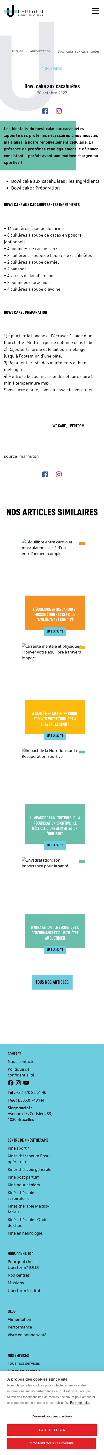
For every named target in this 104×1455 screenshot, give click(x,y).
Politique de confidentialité (21, 1072)
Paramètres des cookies (52, 1416)
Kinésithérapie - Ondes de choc (28, 1222)
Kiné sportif (18, 1148)
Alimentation (40, 51)
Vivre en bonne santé (27, 1334)
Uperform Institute (25, 1290)
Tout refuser (51, 1430)
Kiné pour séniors (24, 1185)
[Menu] (95, 11)
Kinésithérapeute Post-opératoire (29, 1158)
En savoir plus (80, 1403)
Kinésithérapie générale (29, 1169)
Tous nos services (24, 1363)
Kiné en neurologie (25, 1233)
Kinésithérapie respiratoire (21, 1195)
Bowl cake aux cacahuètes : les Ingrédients (55, 181)
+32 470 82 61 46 (31, 1092)
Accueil (17, 51)
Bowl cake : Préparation (35, 188)
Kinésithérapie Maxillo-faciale (28, 1209)
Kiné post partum (24, 1177)
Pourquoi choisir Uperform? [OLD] (23, 1264)
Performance (20, 1327)
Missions (16, 1283)
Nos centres (19, 1275)
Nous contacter (22, 1061)
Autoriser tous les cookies (52, 1443)
